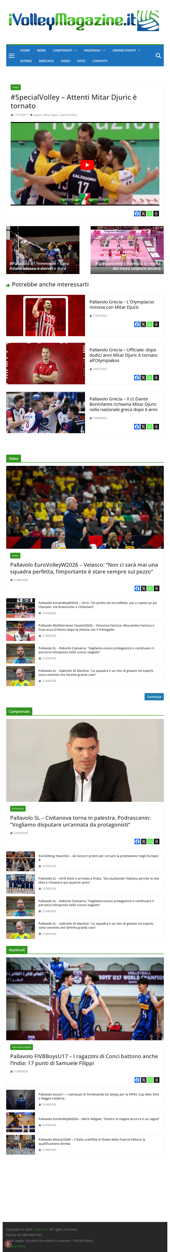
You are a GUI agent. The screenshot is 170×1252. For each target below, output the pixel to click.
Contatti (100, 61)
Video (65, 61)
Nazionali (92, 50)
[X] (143, 213)
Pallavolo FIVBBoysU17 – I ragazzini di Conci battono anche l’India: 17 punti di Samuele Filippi (84, 1059)
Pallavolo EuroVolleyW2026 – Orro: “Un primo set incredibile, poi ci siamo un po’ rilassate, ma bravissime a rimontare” (98, 605)
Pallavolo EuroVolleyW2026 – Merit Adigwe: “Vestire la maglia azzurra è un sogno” (99, 1119)
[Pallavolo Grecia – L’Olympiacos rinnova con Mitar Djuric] (45, 297)
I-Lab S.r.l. (40, 1229)
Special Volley (68, 115)
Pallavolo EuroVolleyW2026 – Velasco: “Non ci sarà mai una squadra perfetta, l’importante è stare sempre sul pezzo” (84, 568)
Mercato (46, 61)
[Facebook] (137, 213)
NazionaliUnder (21, 1047)
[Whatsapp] (150, 213)
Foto (81, 61)
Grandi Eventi (124, 50)
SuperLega (18, 808)
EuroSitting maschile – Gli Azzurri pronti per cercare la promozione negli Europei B (98, 858)
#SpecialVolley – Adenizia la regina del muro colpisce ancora (127, 266)
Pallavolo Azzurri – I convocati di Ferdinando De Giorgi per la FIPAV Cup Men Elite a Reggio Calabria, (99, 1096)
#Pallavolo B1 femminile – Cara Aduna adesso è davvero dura (39, 266)
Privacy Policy (16, 1246)
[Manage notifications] (8, 1244)
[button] (74, 50)
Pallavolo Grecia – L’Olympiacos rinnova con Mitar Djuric (121, 304)
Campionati (62, 50)
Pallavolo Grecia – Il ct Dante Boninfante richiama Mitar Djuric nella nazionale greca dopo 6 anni (123, 404)
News (41, 50)
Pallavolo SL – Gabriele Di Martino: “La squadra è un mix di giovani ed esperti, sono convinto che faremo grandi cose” (96, 673)
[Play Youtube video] (87, 165)
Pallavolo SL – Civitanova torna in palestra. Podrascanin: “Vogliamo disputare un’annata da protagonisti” (80, 821)
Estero (26, 61)
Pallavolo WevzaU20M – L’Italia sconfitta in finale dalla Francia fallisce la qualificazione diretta (92, 1141)
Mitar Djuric (51, 115)
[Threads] (156, 213)
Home (25, 50)
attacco (38, 115)
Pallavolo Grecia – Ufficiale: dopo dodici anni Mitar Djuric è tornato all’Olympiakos (123, 355)
